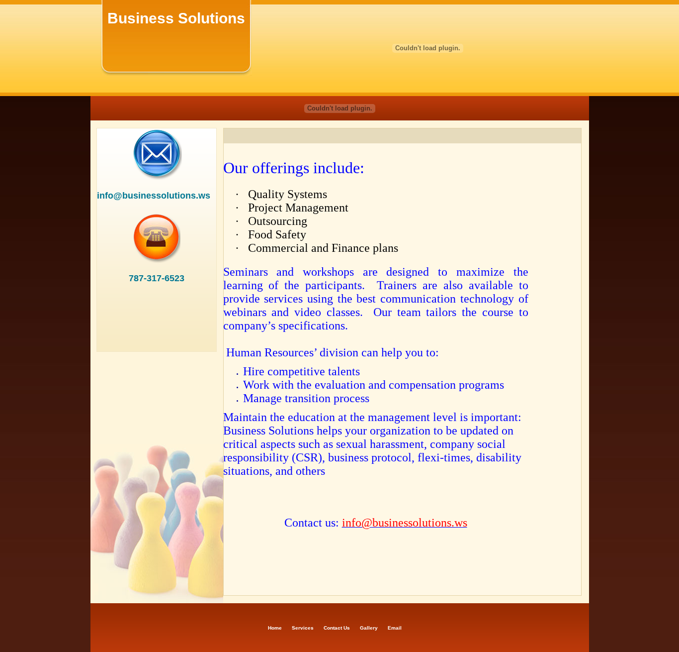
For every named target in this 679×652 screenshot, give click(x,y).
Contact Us (337, 628)
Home (275, 628)
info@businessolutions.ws (153, 196)
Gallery (369, 628)
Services (303, 628)
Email (395, 628)
